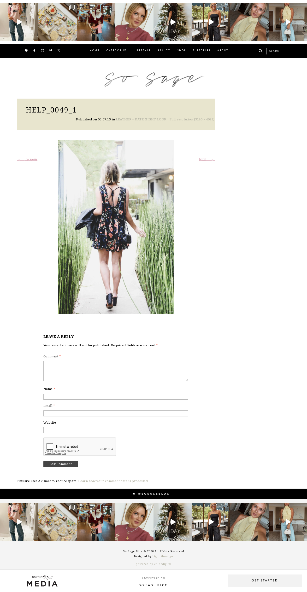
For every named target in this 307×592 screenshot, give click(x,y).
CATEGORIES (116, 50)
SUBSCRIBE (202, 50)
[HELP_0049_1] (116, 226)
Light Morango (163, 556)
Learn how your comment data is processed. (113, 481)
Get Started (265, 580)
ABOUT (222, 50)
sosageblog (18, 7)
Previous (27, 159)
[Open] (19, 22)
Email (49, 406)
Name (49, 389)
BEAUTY (164, 50)
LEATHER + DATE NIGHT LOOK (141, 119)
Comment (52, 356)
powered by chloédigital (153, 564)
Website (49, 422)
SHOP (181, 50)
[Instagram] (34, 36)
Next (207, 159)
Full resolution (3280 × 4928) (192, 119)
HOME (95, 50)
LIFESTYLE (142, 50)
